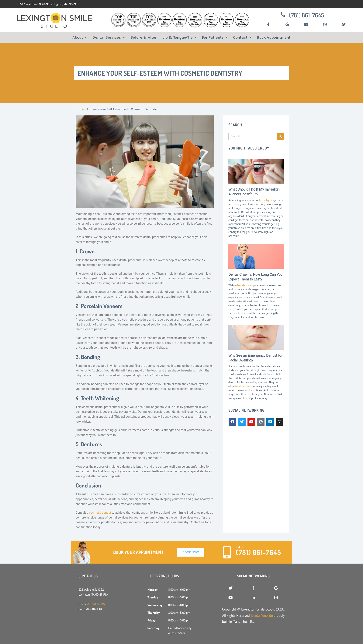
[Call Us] (227, 552)
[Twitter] (242, 422)
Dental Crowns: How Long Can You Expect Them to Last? (255, 276)
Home (80, 109)
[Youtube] (251, 422)
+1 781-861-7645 (96, 604)
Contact (240, 37)
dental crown (244, 285)
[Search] (280, 136)
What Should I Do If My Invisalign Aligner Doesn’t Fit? (254, 191)
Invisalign (264, 200)
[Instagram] (279, 422)
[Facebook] (232, 422)
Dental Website (262, 615)
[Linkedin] (270, 422)
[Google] (260, 422)
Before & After (143, 37)
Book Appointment (273, 37)
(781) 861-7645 (306, 15)
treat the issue (243, 386)
